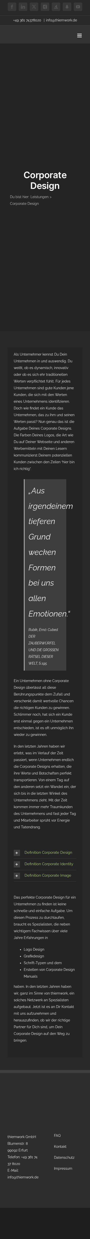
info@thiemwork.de (61, 20)
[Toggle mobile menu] (79, 35)
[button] (45, 852)
